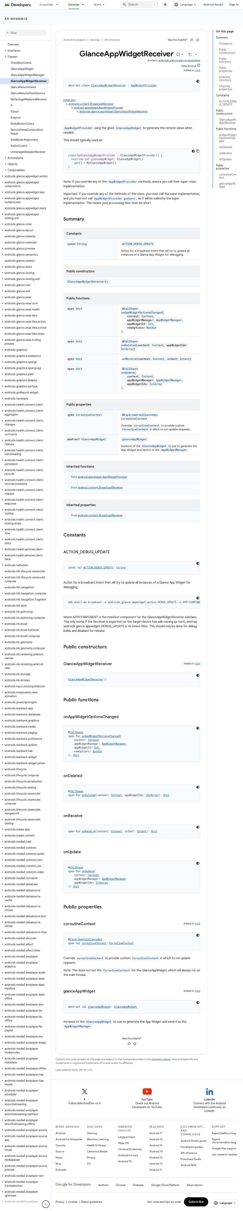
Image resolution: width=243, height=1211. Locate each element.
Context (147, 316)
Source (60, 1151)
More (97, 4)
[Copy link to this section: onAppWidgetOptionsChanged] (122, 717)
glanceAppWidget (134, 439)
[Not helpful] (197, 40)
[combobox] (140, 4)
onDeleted (128, 345)
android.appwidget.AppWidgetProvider (98, 107)
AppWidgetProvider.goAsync (115, 198)
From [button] (99, 477)
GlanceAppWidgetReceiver (108, 85)
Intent (185, 359)
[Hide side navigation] (46, 1204)
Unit (79, 308)
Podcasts (61, 1169)
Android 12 (156, 1163)
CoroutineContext (89, 415)
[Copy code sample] (198, 151)
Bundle (151, 327)
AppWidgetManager (169, 320)
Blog (58, 1163)
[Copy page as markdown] (190, 54)
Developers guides (192, 1147)
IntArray (127, 349)
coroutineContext (134, 418)
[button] (25, 51)
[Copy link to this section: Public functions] (102, 700)
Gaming (92, 1133)
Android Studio (213, 4)
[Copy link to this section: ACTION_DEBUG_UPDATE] (113, 552)
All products (194, 1185)
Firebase (138, 1185)
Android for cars (128, 1155)
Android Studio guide (193, 1140)
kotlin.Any (69, 100)
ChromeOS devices (130, 1149)
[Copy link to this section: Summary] (88, 219)
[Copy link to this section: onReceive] (86, 816)
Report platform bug (224, 1133)
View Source (188, 65)
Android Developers (74, 39)
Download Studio (191, 1159)
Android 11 (155, 1169)
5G (89, 1163)
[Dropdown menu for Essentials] (59, 4)
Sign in (233, 4)
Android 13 (155, 1157)
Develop (74, 4)
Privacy (91, 1157)
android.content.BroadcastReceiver (91, 104)
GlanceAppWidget (128, 128)
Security (60, 1145)
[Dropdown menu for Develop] (84, 4)
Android (60, 1133)
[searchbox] (26, 33)
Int (150, 324)
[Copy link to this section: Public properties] (105, 907)
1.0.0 (197, 70)
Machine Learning (98, 1139)
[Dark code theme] (198, 81)
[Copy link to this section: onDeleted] (86, 776)
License (72, 1201)
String (82, 244)
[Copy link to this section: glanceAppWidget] (99, 991)
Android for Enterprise (69, 1139)
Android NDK (188, 1165)
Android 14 (156, 1151)
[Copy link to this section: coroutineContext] (99, 924)
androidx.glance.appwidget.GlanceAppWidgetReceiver (113, 111)
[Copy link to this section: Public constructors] (110, 647)
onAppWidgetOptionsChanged (141, 312)
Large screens (126, 1137)
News (59, 1157)
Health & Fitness (96, 1145)
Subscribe (196, 1202)
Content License (160, 1059)
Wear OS (123, 1143)
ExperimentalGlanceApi (141, 415)
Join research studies (224, 1154)
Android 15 (156, 1145)
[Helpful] (192, 40)
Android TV (125, 1161)
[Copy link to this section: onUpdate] (84, 852)
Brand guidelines (91, 1201)
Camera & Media (97, 1151)
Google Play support (224, 1148)
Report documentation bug (224, 1141)
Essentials (47, 4)
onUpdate (127, 372)
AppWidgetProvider (144, 85)
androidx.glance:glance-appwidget (179, 60)
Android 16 (156, 1139)
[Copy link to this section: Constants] (89, 535)
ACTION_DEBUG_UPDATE (137, 244)
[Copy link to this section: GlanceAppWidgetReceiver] (116, 664)
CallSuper (131, 308)
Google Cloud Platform (165, 1185)
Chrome (120, 1185)
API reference (16, 19)
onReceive (129, 359)
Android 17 (156, 1133)
